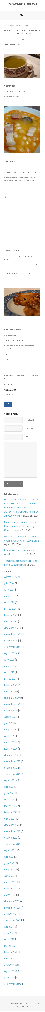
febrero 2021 (10, 952)
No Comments (26, 25)
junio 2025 (9, 659)
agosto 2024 (10, 716)
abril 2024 (9, 736)
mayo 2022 (10, 869)
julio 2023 (9, 786)
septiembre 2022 (12, 844)
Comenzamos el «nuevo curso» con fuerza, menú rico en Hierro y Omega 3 (22, 526)
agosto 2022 (10, 850)
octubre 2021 (10, 914)
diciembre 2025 (12, 627)
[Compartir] (8, 404)
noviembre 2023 (12, 761)
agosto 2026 (10, 577)
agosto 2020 (10, 971)
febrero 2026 (11, 615)
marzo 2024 (10, 742)
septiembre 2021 (12, 920)
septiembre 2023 (12, 774)
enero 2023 (10, 818)
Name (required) (30, 420)
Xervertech (26, 1007)
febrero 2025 (10, 685)
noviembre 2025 (12, 634)
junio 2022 (9, 863)
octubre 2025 (11, 640)
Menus (20, 25)
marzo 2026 (10, 608)
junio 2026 (9, 589)
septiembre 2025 (12, 647)
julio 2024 (9, 723)
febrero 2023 (10, 812)
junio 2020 (9, 977)
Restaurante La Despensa (22, 3)
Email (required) (29, 428)
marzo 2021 (10, 945)
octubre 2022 (10, 837)
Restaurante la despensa (16, 1003)
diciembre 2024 (12, 697)
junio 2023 (9, 793)
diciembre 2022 (12, 824)
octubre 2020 (11, 964)
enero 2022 (10, 894)
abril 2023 (9, 799)
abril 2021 (9, 939)
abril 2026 (9, 602)
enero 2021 (9, 958)
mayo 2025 (10, 666)
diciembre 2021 (11, 901)
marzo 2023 (10, 805)
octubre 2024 (11, 710)
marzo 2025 (10, 678)
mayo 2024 (10, 729)
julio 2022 (9, 856)
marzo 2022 (10, 882)
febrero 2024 (10, 748)
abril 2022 (9, 875)
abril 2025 (9, 672)
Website (28, 437)
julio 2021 (8, 926)
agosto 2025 (10, 653)
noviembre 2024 (12, 704)
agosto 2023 (10, 780)
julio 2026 (9, 583)
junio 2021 (9, 933)
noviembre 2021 (12, 907)
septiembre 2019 (12, 984)
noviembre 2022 (12, 831)
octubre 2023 (11, 767)
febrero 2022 (10, 888)
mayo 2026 (10, 596)
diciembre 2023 (12, 755)
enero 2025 (10, 691)
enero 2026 (10, 621)
